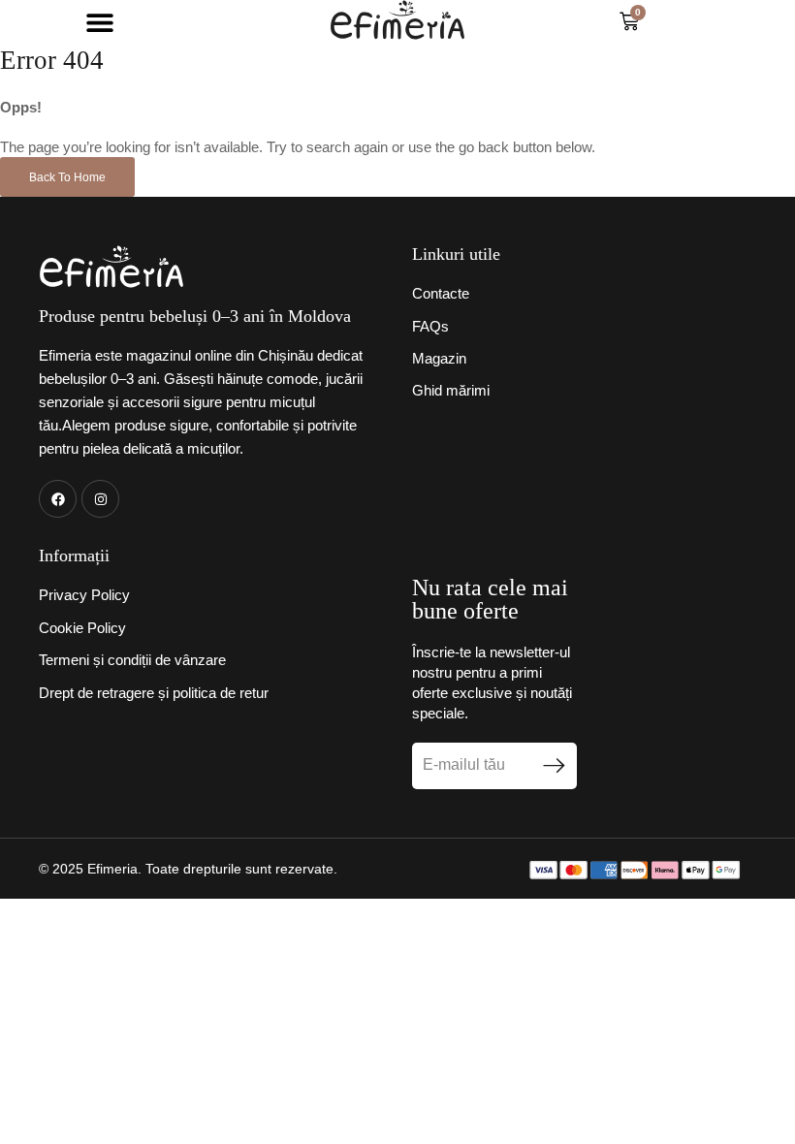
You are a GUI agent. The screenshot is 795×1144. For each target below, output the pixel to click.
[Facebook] (58, 499)
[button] (99, 22)
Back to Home (67, 177)
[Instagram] (100, 499)
